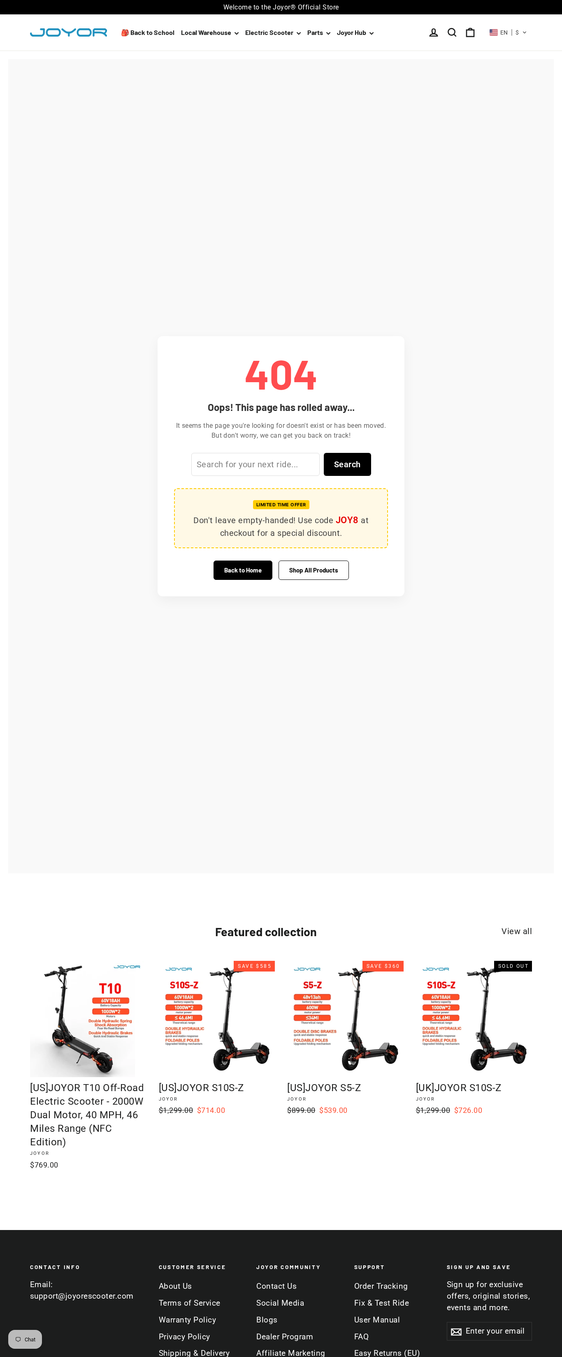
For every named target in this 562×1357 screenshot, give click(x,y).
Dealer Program (284, 1336)
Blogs (267, 1320)
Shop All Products (313, 570)
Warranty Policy (187, 1320)
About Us (175, 1286)
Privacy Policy (184, 1336)
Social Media (280, 1303)
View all (517, 931)
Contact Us (276, 1286)
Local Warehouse (206, 32)
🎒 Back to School (147, 32)
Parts (315, 32)
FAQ (361, 1336)
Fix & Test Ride (381, 1303)
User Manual (377, 1320)
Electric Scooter (270, 32)
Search (347, 464)
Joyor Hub (352, 32)
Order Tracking (381, 1286)
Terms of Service (190, 1303)
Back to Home (243, 570)
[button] (508, 32)
